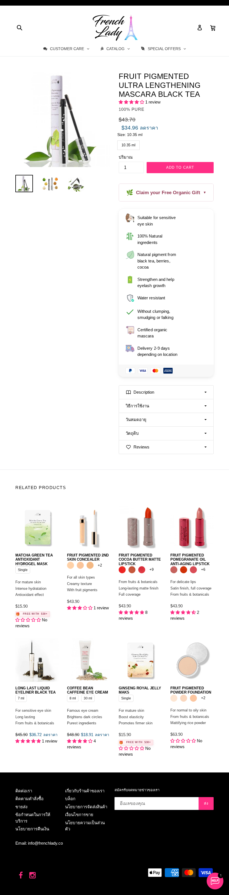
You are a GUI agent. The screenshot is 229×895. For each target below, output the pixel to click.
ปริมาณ (126, 157)
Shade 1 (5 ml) (70, 565)
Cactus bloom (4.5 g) (122, 569)
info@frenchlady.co (45, 843)
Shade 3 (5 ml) (90, 565)
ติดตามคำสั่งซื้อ (29, 798)
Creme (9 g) (173, 698)
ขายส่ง (21, 806)
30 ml (88, 697)
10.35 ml (128, 143)
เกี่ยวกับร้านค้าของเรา (84, 790)
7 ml (21, 697)
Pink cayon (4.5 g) (131, 569)
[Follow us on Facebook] (20, 875)
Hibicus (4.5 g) (183, 569)
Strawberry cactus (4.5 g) (141, 569)
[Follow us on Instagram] (32, 875)
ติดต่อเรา (23, 790)
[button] (132, 102)
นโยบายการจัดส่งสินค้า (86, 806)
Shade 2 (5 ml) (80, 565)
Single (22, 569)
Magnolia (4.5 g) (193, 569)
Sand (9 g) (193, 698)
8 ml (73, 697)
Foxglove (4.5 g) (173, 569)
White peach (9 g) (183, 698)
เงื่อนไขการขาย (79, 814)
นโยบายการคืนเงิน (32, 828)
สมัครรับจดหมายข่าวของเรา (137, 790)
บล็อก (70, 798)
